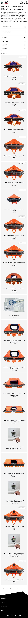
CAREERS (3, 603)
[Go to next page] (25, 588)
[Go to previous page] (3, 588)
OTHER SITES (4, 607)
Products (8, 6)
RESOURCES (4, 599)
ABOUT (2, 611)
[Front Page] (6, 3)
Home (2, 6)
